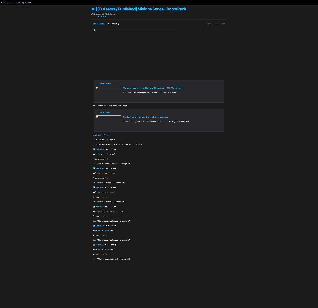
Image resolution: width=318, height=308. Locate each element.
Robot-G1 (100, 149)
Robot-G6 (100, 245)
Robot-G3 (100, 187)
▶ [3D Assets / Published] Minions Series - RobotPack (138, 9)
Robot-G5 (100, 226)
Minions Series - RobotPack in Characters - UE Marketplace (153, 88)
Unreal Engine (105, 83)
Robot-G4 (100, 206)
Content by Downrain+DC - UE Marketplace (145, 117)
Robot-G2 (100, 168)
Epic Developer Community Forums (16, 2)
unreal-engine (102, 16)
